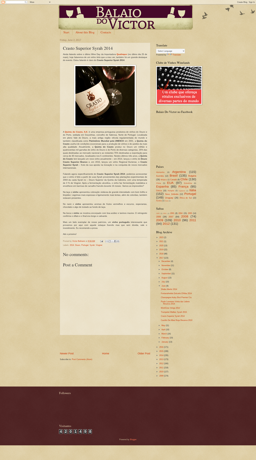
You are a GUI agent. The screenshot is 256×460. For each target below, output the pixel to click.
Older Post (144, 353)
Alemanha (160, 172)
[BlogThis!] (109, 241)
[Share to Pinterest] (118, 241)
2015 (161, 351)
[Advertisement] (105, 343)
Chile (184, 179)
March (164, 334)
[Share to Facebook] (115, 241)
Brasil (174, 175)
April (163, 329)
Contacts (106, 32)
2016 (161, 347)
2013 (161, 359)
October (165, 269)
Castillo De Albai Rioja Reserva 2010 (176, 320)
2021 (161, 241)
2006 (158, 216)
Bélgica (164, 180)
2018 (161, 254)
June (163, 286)
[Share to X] (112, 241)
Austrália (160, 176)
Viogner (99, 245)
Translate (177, 55)
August (164, 278)
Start (66, 32)
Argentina (179, 171)
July (163, 282)
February (165, 338)
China (158, 183)
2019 (161, 249)
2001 (165, 213)
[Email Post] (101, 241)
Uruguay (169, 197)
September (166, 273)
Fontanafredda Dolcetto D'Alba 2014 (176, 293)
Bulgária (192, 176)
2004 (180, 213)
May (163, 325)
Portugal (84, 245)
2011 (192, 220)
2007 (171, 216)
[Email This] (106, 241)
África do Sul (186, 198)
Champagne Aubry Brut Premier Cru (176, 297)
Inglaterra (182, 191)
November (166, 265)
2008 (184, 216)
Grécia (159, 190)
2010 (177, 220)
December (166, 261)
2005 (190, 213)
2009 (159, 220)
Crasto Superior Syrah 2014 (173, 316)
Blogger (133, 439)
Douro (77, 245)
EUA (170, 182)
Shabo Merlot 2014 (169, 289)
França (183, 186)
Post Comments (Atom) (82, 359)
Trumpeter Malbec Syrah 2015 (174, 312)
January (165, 342)
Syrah (92, 245)
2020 (161, 245)
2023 (161, 237)
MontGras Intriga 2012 (170, 308)
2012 (166, 223)
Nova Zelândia (171, 194)
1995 (158, 213)
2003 (172, 213)
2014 (72, 245)
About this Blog (85, 32)
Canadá (173, 180)
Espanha (162, 186)
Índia (166, 201)
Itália (192, 190)
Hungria (171, 191)
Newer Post (67, 353)
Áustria (159, 201)
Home (105, 353)
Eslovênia (188, 183)
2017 (161, 258)
